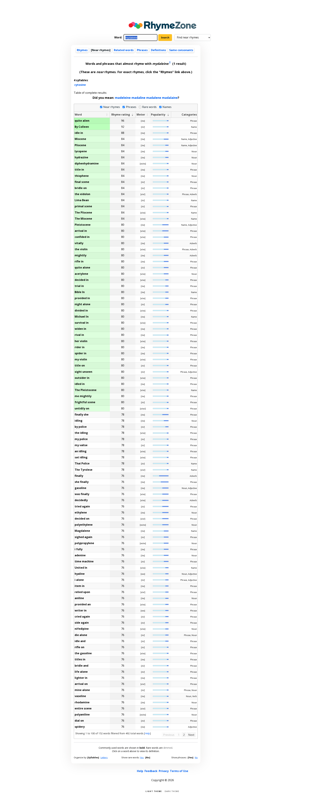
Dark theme (172, 791)
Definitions (158, 50)
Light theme (154, 791)
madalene (153, 98)
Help (147, 733)
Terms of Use (179, 771)
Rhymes (82, 50)
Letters (104, 757)
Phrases (142, 50)
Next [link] (191, 735)
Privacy (164, 771)
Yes (142, 757)
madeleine (123, 98)
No (196, 757)
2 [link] (184, 735)
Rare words (149, 107)
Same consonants (181, 50)
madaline (138, 98)
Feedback (151, 771)
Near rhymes (111, 107)
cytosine (80, 85)
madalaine (170, 98)
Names (166, 107)
